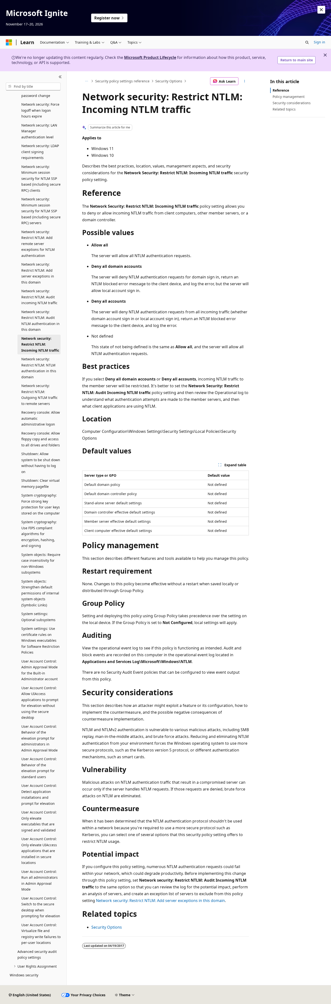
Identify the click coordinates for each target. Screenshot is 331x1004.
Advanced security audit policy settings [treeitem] (37, 954)
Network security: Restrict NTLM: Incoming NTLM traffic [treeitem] (40, 344)
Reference (281, 90)
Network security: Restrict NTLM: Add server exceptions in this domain (160, 900)
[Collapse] (60, 77)
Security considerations (292, 103)
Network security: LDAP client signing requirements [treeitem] (40, 151)
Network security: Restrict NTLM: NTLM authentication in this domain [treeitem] (38, 368)
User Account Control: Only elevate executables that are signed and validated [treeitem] (39, 821)
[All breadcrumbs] (86, 81)
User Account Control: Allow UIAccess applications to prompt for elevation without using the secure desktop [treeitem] (39, 703)
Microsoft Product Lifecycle (150, 57)
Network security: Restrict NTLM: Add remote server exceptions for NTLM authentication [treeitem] (38, 243)
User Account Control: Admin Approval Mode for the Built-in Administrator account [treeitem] (39, 670)
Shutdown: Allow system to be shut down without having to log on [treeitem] (40, 462)
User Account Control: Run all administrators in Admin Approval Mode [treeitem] (39, 880)
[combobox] (33, 86)
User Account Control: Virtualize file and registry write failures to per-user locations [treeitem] (41, 934)
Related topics (284, 109)
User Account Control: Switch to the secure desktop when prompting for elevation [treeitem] (40, 907)
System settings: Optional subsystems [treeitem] (38, 616)
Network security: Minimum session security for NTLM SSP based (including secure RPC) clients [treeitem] (41, 178)
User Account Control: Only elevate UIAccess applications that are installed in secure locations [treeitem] (39, 851)
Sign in (319, 42)
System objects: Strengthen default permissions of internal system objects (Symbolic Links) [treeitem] (40, 593)
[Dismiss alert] (321, 10)
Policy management (289, 96)
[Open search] (307, 42)
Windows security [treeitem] (24, 975)
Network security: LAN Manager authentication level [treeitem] (39, 131)
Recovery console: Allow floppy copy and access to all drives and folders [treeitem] (40, 439)
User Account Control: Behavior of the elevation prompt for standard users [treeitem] (39, 768)
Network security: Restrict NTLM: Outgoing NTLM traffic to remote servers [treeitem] (39, 394)
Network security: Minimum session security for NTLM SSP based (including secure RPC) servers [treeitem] (41, 211)
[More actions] (244, 81)
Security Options (168, 81)
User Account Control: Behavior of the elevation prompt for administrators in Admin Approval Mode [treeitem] (39, 738)
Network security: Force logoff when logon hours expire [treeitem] (40, 110)
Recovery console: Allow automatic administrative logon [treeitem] (40, 418)
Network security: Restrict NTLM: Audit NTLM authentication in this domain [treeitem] (40, 320)
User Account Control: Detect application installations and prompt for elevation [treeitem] (39, 794)
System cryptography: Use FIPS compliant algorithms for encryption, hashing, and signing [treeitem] (39, 534)
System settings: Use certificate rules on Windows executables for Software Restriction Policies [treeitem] (40, 640)
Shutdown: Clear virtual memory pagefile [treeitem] (40, 483)
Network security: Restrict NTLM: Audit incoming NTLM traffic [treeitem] (39, 297)
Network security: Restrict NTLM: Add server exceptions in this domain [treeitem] (37, 273)
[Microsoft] (9, 42)
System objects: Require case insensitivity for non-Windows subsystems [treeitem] (40, 563)
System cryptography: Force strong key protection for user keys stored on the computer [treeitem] (40, 504)
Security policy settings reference (122, 81)
